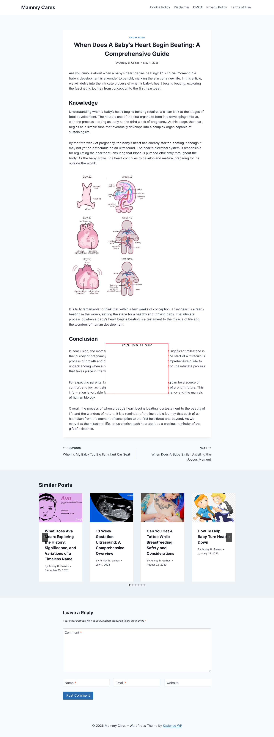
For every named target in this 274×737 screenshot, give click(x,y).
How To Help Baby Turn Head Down (212, 537)
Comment (73, 632)
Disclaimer (181, 7)
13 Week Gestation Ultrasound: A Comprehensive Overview (110, 542)
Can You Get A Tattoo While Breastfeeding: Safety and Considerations (160, 542)
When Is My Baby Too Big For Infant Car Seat (96, 451)
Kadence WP (172, 726)
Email (121, 683)
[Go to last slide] (45, 537)
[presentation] (60, 507)
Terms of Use (241, 7)
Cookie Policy (160, 7)
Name (70, 683)
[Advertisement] (137, 370)
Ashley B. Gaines (129, 62)
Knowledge (137, 37)
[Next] (229, 537)
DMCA (198, 7)
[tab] (129, 585)
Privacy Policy (216, 7)
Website (172, 683)
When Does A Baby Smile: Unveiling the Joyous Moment (181, 453)
